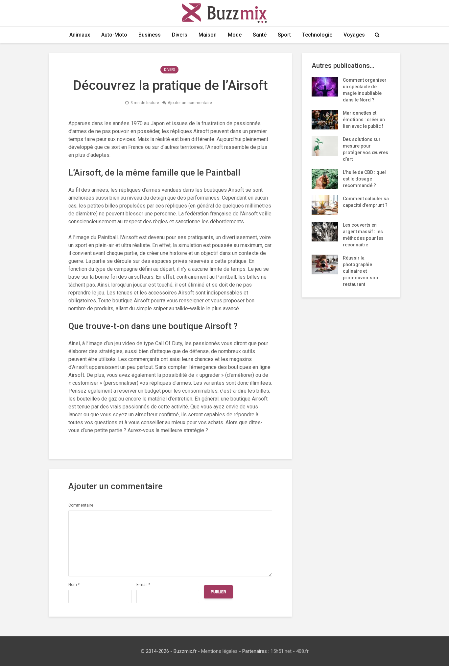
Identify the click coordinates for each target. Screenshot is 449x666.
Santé (260, 35)
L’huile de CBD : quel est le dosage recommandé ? (364, 179)
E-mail (143, 585)
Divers (179, 35)
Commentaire (80, 505)
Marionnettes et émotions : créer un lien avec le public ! (364, 119)
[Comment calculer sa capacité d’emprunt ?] (325, 205)
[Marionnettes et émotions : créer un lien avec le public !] (325, 119)
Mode (235, 35)
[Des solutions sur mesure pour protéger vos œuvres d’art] (325, 145)
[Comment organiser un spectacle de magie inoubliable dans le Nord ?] (325, 86)
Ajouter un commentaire (190, 102)
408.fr (302, 651)
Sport (284, 35)
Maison (208, 35)
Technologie (317, 35)
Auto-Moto (114, 35)
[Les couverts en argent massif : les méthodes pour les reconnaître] (325, 231)
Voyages (354, 35)
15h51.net (281, 651)
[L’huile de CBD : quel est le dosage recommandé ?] (325, 178)
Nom (74, 585)
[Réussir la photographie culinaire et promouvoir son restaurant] (325, 264)
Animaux (79, 35)
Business (149, 35)
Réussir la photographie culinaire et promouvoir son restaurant (360, 271)
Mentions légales (219, 651)
